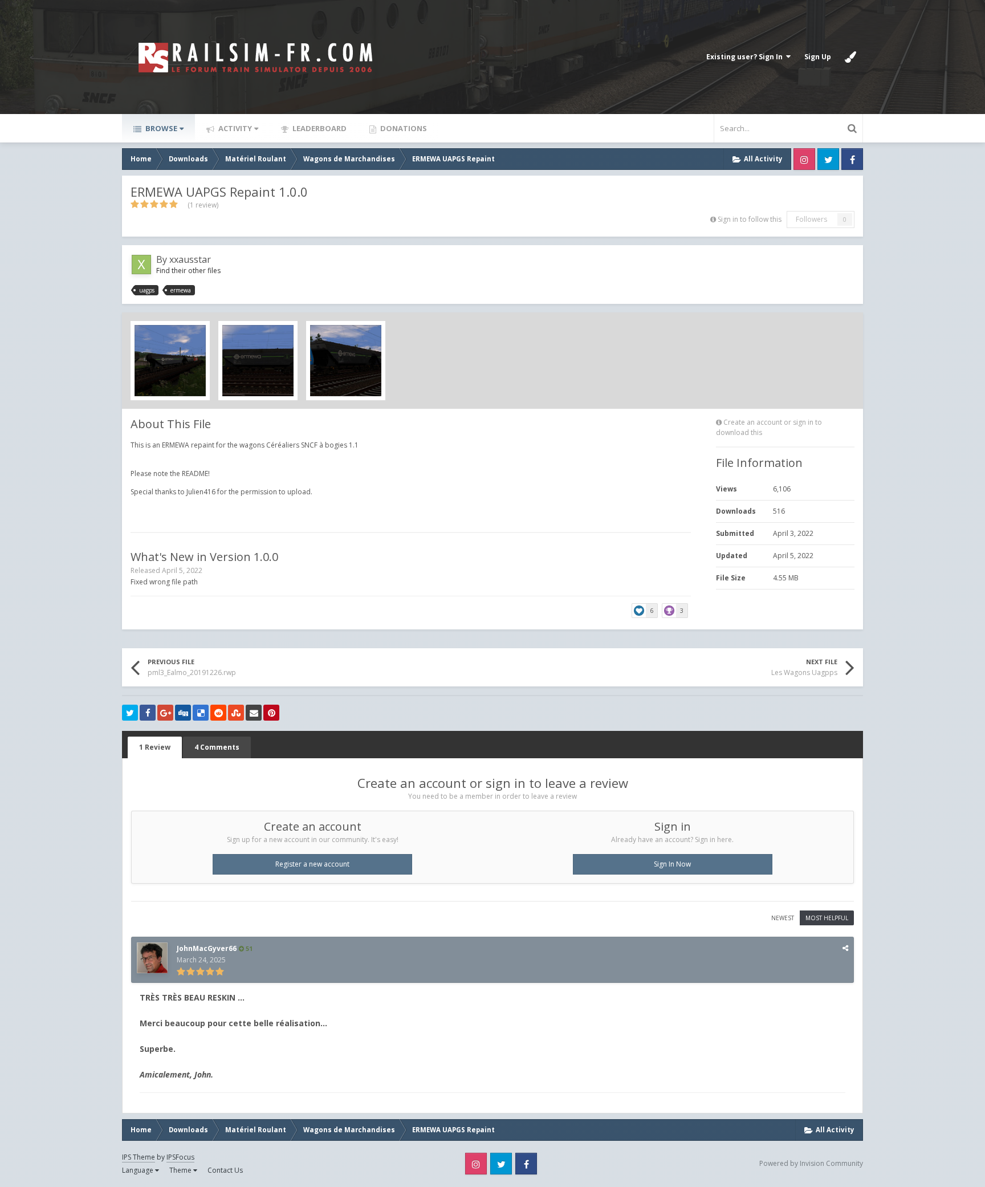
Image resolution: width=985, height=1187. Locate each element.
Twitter (828, 159)
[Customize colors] (850, 57)
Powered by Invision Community (811, 1163)
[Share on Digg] (183, 713)
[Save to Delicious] (201, 713)
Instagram (804, 159)
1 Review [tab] (154, 747)
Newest (782, 918)
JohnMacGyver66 (207, 948)
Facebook (852, 159)
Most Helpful (826, 918)
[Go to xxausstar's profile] (141, 264)
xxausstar (190, 259)
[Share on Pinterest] (271, 713)
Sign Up (817, 57)
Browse (160, 128)
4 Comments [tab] (216, 747)
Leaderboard (319, 128)
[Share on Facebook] (148, 713)
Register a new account (312, 864)
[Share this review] (845, 948)
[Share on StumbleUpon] (236, 713)
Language (138, 1170)
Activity (234, 128)
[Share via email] (254, 713)
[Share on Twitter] (130, 713)
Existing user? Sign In (746, 57)
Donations (402, 128)
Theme (181, 1170)
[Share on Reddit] (218, 713)
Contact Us (225, 1170)
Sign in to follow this (750, 219)
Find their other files (188, 270)
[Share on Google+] (165, 713)
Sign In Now (672, 864)
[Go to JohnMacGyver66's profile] (152, 957)
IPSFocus (180, 1157)
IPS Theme (138, 1157)
